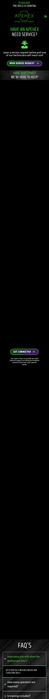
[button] (45, 16)
